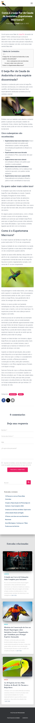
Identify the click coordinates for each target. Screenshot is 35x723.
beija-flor (22, 34)
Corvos (6, 574)
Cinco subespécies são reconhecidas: (18, 61)
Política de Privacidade (17, 712)
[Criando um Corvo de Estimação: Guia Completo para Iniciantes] (17, 561)
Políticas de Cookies (13, 718)
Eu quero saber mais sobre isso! (14, 63)
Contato (25, 718)
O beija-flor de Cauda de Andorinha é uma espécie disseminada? (15, 58)
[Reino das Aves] (4, 3)
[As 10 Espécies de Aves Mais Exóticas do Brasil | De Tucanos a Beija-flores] (17, 666)
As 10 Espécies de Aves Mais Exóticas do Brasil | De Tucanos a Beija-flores (16, 685)
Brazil (20, 394)
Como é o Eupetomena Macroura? (13, 65)
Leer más (14, 595)
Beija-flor (13, 394)
